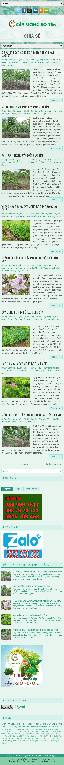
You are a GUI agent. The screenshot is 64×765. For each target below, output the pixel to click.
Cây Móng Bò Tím (19, 162)
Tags (18, 489)
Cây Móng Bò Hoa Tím (54, 729)
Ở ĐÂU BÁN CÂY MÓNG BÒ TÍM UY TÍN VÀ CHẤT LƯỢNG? (27, 54)
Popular (7, 489)
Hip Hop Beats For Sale (46, 761)
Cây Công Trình (37, 214)
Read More (55, 100)
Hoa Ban (31, 422)
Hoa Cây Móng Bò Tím (17, 736)
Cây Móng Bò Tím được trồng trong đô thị (31, 216)
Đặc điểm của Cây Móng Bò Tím (35, 370)
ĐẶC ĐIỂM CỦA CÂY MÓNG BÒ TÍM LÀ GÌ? (24, 363)
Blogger (53, 755)
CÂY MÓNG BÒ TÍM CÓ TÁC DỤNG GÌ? (22, 312)
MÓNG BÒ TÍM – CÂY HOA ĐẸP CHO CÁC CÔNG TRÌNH (31, 414)
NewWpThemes (24, 759)
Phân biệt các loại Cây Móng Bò (14, 271)
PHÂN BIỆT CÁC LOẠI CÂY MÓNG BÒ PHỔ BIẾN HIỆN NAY (29, 260)
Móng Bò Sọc (54, 268)
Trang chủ (24, 464)
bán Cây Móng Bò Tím (10, 62)
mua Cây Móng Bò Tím (41, 113)
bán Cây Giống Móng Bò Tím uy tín (45, 60)
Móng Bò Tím (55, 216)
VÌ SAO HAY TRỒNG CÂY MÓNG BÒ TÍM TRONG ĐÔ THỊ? (29, 208)
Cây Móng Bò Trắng (22, 268)
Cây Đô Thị (35, 111)
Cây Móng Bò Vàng (40, 268)
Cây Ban (34, 419)
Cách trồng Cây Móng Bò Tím (43, 159)
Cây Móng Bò (47, 111)
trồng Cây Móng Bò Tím (43, 727)
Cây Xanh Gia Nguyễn (13, 60)
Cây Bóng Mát (27, 729)
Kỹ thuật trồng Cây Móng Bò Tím (41, 162)
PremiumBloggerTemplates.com (22, 761)
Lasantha (50, 759)
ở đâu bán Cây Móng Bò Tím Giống (36, 62)
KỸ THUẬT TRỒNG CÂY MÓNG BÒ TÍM (22, 155)
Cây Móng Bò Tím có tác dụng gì (28, 319)
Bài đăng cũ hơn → (54, 464)
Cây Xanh (12, 113)
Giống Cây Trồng (24, 113)
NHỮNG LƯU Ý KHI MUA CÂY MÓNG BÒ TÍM (25, 106)
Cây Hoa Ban (36, 265)
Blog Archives (32, 489)
